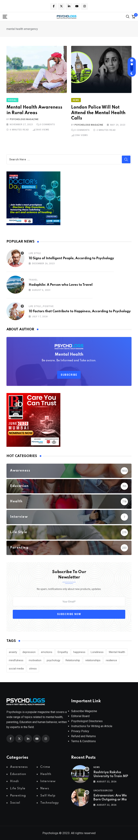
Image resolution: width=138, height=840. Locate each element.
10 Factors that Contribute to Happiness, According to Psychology (80, 311)
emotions (46, 652)
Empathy (63, 652)
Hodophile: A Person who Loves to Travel (61, 284)
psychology (53, 660)
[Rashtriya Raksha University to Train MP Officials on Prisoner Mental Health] (80, 774)
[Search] (128, 16)
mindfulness (16, 660)
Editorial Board (80, 716)
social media (16, 668)
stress (33, 668)
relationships (92, 660)
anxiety (13, 652)
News (96, 767)
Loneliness (97, 652)
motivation (35, 660)
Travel (33, 280)
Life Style (35, 253)
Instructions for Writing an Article (91, 726)
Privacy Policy (80, 731)
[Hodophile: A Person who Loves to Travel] (15, 285)
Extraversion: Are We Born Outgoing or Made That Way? (112, 799)
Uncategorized (103, 790)
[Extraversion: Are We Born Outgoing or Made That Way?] (80, 797)
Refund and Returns (83, 736)
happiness (79, 652)
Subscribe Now (69, 614)
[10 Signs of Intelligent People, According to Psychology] (15, 258)
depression (29, 652)
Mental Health (117, 652)
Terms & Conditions (83, 741)
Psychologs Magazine (24, 119)
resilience (111, 660)
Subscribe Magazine (84, 711)
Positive (48, 306)
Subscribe (69, 374)
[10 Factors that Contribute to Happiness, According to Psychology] (15, 311)
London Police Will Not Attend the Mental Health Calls (98, 113)
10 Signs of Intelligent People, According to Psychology (71, 258)
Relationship (73, 660)
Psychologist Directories (87, 721)
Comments (47, 124)
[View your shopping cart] (133, 16)
